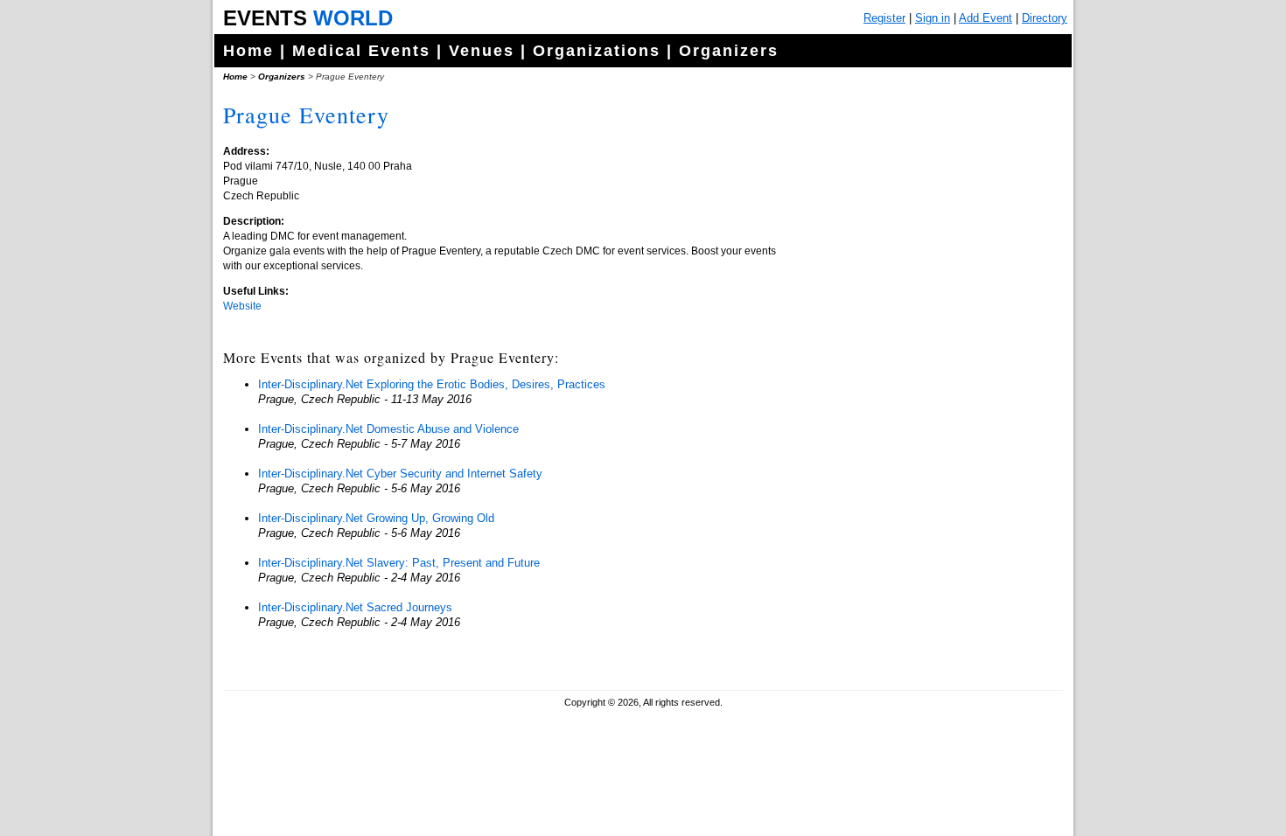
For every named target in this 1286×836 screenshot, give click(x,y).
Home (248, 50)
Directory (1044, 17)
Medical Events (361, 50)
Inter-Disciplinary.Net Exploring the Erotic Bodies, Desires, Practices (431, 384)
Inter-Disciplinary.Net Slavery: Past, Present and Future (399, 562)
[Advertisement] (927, 437)
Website (242, 306)
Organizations (596, 50)
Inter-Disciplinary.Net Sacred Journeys (355, 607)
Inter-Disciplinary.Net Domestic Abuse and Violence (388, 428)
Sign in (932, 17)
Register (884, 17)
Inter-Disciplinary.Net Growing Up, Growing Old (376, 518)
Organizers (729, 50)
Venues (481, 50)
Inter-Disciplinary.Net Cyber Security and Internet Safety (400, 473)
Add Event (985, 17)
